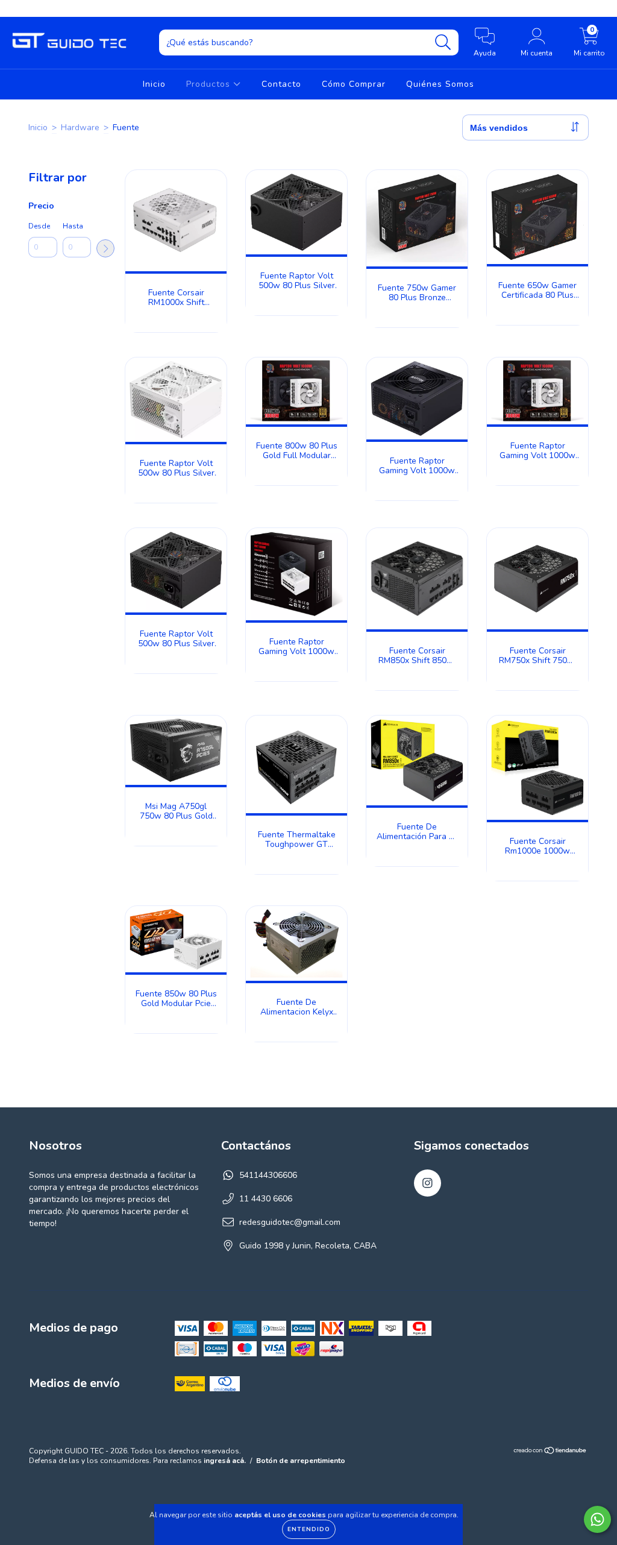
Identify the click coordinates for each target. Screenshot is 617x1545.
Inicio (154, 84)
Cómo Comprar (354, 84)
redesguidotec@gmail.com (289, 1222)
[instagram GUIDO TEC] (17, 8)
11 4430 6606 (265, 1198)
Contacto (281, 84)
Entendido (308, 1529)
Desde (39, 226)
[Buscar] (443, 42)
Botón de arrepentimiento (300, 1460)
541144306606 (268, 1175)
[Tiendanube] (550, 1452)
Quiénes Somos (440, 84)
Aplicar (105, 248)
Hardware (80, 127)
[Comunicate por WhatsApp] (597, 1519)
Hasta (73, 226)
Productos (209, 84)
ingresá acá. (225, 1460)
